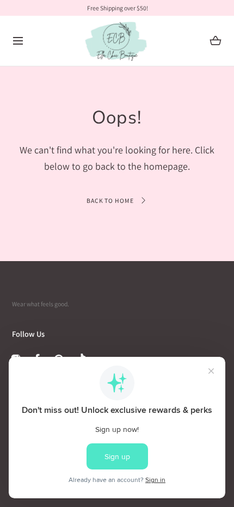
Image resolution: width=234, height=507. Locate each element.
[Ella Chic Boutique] (117, 41)
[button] (18, 41)
